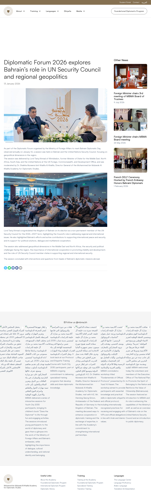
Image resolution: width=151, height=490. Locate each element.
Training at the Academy (86, 480)
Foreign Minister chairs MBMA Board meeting (130, 138)
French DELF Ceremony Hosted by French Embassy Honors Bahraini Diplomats (128, 180)
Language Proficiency (122, 483)
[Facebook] (16, 268)
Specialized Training (85, 486)
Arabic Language (120, 486)
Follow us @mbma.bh (76, 322)
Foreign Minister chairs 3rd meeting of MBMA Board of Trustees (129, 96)
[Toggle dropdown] (24, 11)
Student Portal (125, 2)
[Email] (20, 268)
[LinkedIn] (13, 268)
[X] (5, 268)
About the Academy (48, 480)
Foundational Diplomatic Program (129, 11)
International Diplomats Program (53, 486)
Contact (136, 2)
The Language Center (122, 480)
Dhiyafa (67, 11)
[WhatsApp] (9, 268)
